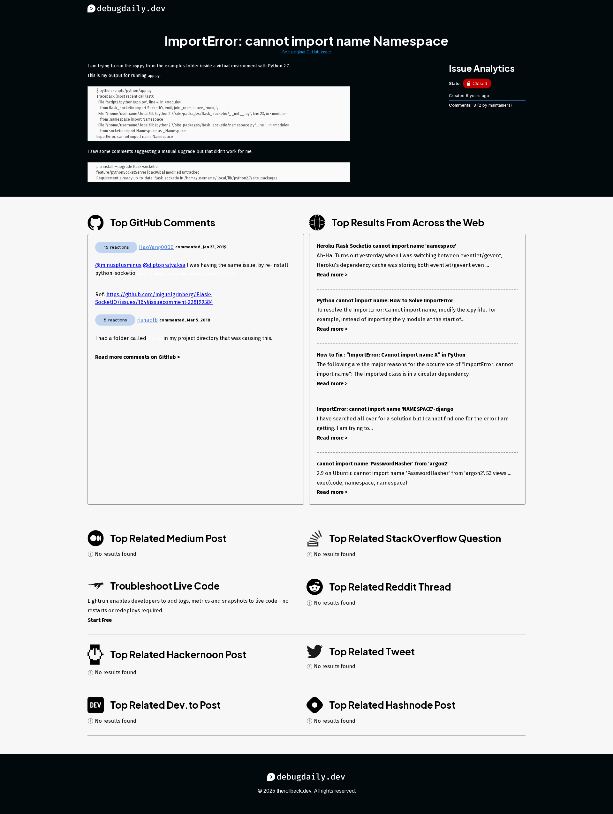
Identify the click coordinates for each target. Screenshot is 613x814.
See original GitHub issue (306, 51)
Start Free (99, 620)
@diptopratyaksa (164, 265)
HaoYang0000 (156, 247)
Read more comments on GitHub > (137, 357)
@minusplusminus (118, 265)
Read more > (332, 274)
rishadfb (147, 320)
